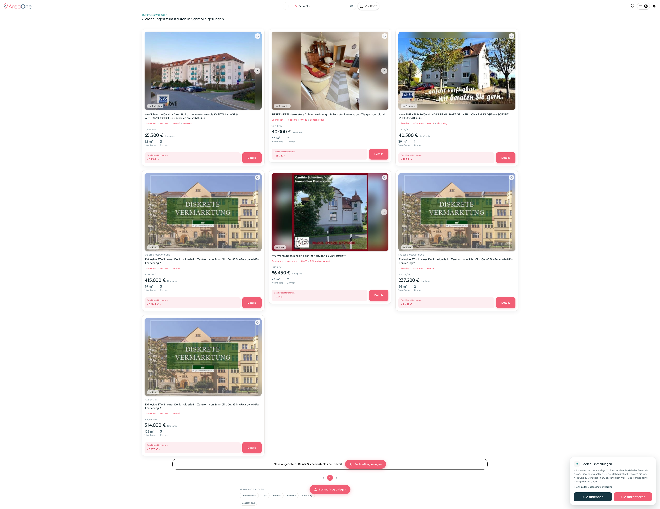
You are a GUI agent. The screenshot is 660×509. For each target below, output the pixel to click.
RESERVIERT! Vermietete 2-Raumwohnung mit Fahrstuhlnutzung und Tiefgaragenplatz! (328, 114)
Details (252, 157)
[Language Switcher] (654, 6)
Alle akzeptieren (632, 497)
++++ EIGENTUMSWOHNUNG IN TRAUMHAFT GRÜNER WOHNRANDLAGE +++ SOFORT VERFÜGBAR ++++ (454, 116)
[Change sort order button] (288, 6)
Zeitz (264, 495)
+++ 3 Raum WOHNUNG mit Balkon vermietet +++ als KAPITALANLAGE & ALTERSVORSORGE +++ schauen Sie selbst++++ (191, 116)
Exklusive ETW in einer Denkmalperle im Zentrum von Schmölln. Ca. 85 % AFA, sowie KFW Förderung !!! (202, 261)
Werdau (277, 495)
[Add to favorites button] (257, 36)
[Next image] (257, 71)
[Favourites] (632, 6)
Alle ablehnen (592, 497)
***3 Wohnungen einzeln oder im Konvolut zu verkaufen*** (309, 255)
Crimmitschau (249, 495)
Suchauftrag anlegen (368, 464)
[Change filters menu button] (351, 6)
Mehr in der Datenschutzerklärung (593, 486)
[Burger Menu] (643, 6)
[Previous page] (323, 478)
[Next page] (336, 478)
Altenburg (307, 495)
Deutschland (248, 502)
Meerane (291, 495)
